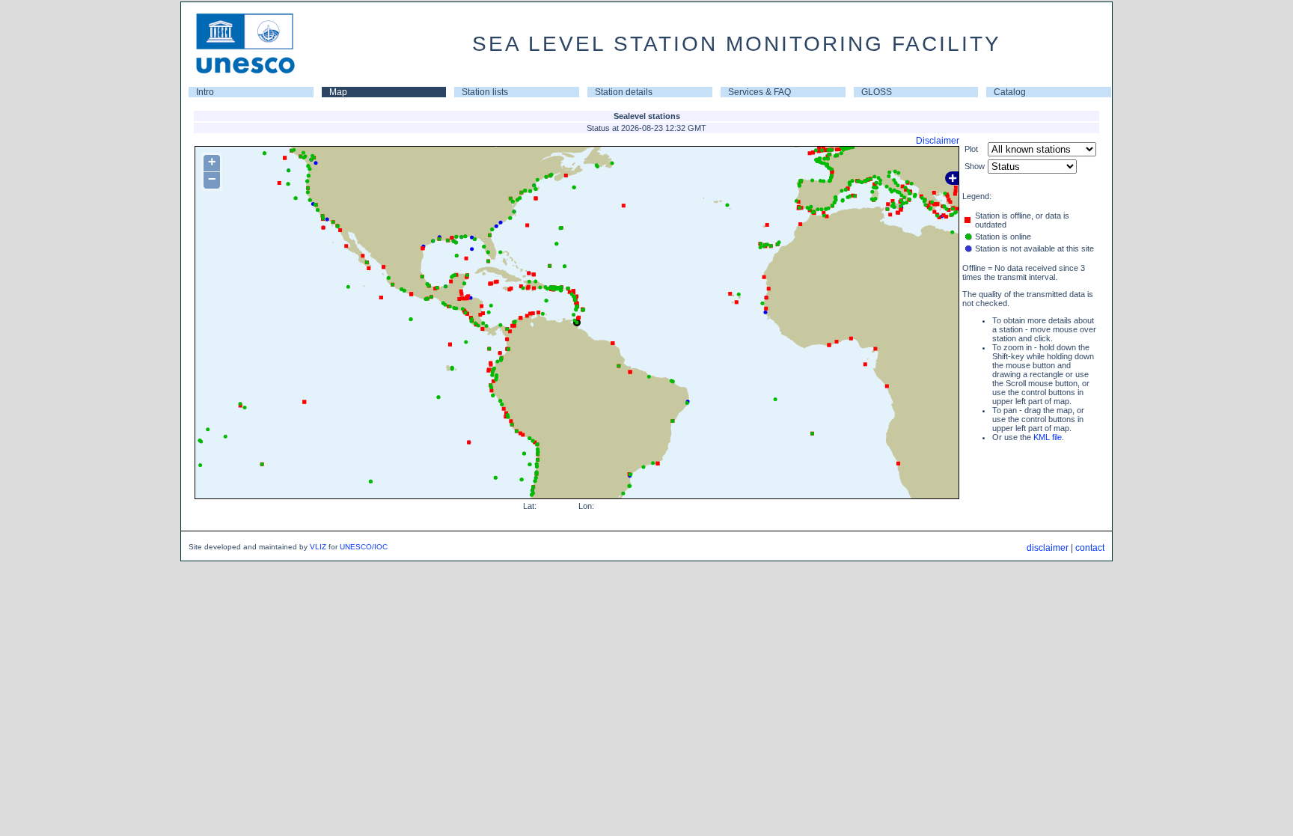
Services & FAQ (759, 92)
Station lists (485, 92)
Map (338, 92)
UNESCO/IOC (364, 547)
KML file (1047, 437)
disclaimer (1048, 548)
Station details (623, 92)
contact (1089, 548)
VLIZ (318, 547)
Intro (205, 92)
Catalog (1010, 92)
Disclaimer (937, 140)
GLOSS (876, 92)
